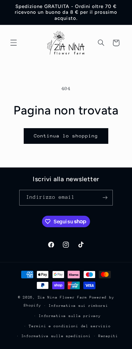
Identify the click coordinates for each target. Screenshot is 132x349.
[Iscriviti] (104, 198)
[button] (13, 42)
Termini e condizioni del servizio (70, 326)
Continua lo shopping (66, 135)
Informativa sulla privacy (70, 316)
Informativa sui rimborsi (78, 306)
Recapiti (108, 336)
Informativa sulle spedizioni (56, 336)
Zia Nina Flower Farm (62, 297)
